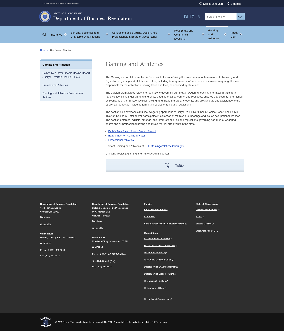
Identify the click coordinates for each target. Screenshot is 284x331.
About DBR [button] (237, 34)
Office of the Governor (206, 209)
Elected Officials (204, 223)
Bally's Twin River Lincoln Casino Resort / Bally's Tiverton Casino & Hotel (66, 75)
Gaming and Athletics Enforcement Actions (63, 95)
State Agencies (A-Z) (206, 230)
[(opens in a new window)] (185, 16)
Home (43, 50)
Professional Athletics (55, 85)
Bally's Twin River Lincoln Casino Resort (132, 131)
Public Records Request (156, 209)
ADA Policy (149, 216)
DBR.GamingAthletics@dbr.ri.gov (164, 146)
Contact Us (45, 224)
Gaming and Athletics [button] (218, 34)
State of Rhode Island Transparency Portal (164, 223)
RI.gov (199, 216)
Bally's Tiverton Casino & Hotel (126, 135)
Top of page (161, 321)
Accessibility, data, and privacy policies (132, 321)
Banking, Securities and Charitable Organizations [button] (90, 34)
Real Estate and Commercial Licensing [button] (190, 34)
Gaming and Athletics (56, 65)
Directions (97, 221)
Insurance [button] (59, 33)
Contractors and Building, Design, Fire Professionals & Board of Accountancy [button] (142, 34)
